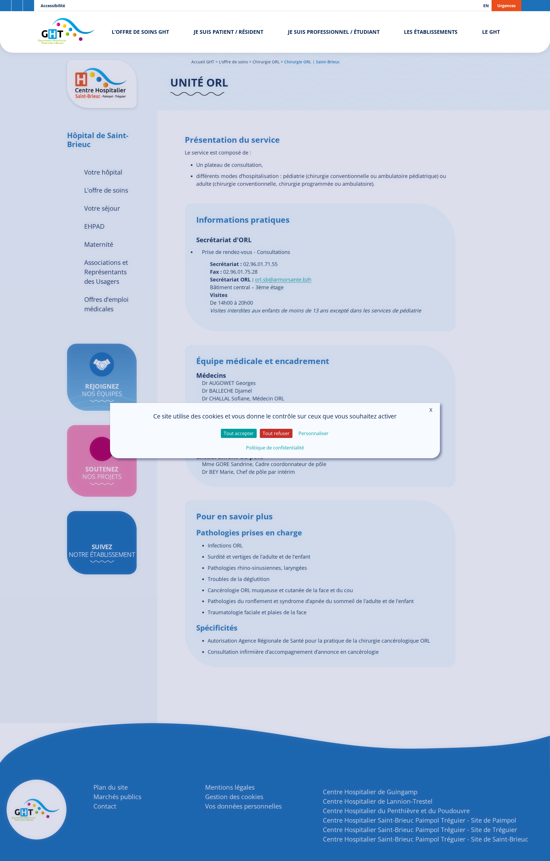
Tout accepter (239, 433)
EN (486, 5)
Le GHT (491, 31)
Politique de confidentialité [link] (275, 448)
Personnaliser (313, 433)
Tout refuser (276, 433)
